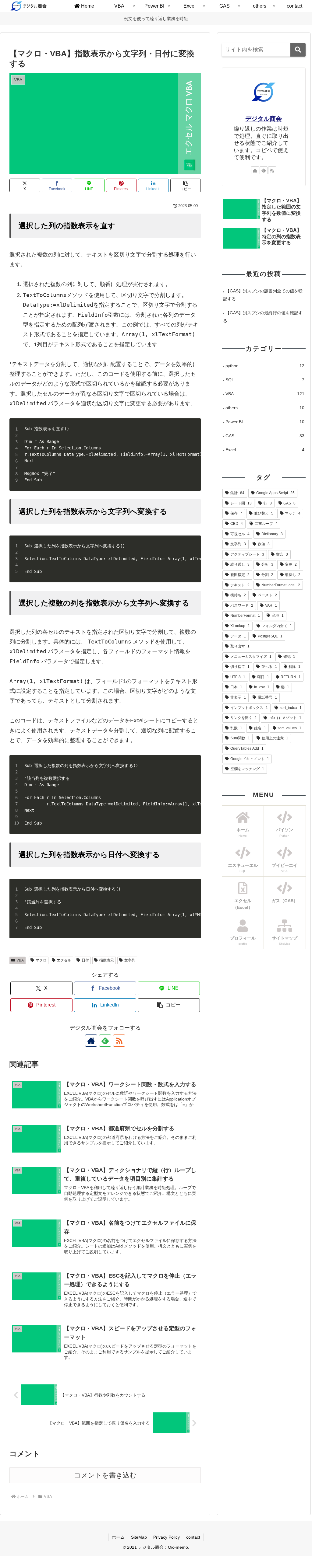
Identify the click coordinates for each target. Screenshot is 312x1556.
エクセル (64, 960)
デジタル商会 (263, 118)
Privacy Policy (166, 1537)
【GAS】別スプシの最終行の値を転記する (263, 316)
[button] (185, 185)
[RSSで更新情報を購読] (119, 1040)
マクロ (41, 960)
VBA (20, 960)
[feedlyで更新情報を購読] (105, 1040)
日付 (85, 960)
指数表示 (106, 960)
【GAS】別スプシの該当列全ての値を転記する (263, 294)
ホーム (118, 1537)
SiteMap (139, 1537)
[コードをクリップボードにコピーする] (193, 431)
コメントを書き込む (105, 1475)
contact (193, 1537)
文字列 (129, 960)
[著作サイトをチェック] (91, 1040)
